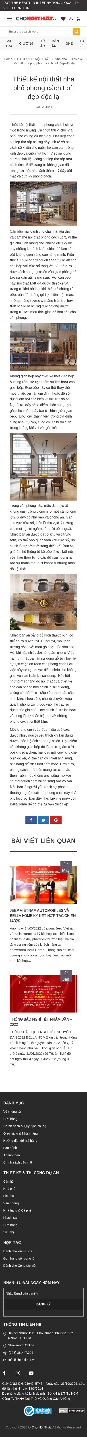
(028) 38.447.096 (21, 1352)
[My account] (71, 19)
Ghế (69, 43)
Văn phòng (11, 1203)
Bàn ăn (55, 43)
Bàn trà (8, 43)
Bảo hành (10, 1148)
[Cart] (78, 18)
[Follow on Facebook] (4, 1374)
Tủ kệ (81, 43)
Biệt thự (8, 1196)
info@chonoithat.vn (21, 1360)
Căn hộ (8, 1181)
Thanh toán (11, 1155)
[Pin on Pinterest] (56, 820)
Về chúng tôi (12, 1111)
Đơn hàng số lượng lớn (19, 1258)
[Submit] (76, 31)
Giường (26, 43)
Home (8, 59)
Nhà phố (61, 59)
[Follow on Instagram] (18, 1374)
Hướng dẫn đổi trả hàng (20, 1140)
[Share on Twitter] (43, 820)
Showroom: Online (21, 1345)
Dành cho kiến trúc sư (19, 1251)
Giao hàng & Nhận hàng (20, 1133)
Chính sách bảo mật (17, 1162)
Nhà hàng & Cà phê (17, 1210)
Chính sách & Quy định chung (24, 1126)
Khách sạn (11, 1217)
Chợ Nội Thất (41, 1427)
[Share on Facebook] (31, 820)
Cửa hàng (10, 1119)
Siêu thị (8, 1232)
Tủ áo (42, 43)
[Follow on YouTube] (31, 1374)
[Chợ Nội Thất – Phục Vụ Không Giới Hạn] (36, 18)
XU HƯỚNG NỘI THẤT (33, 59)
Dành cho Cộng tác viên (20, 1265)
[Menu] (10, 18)
